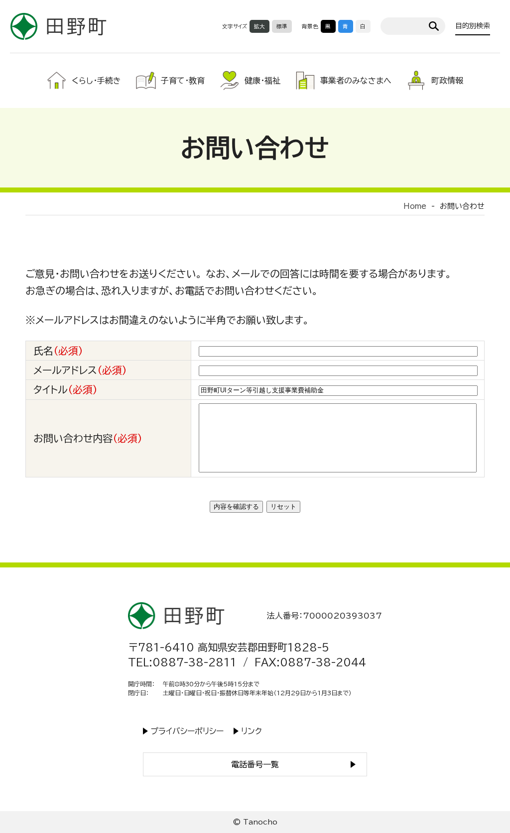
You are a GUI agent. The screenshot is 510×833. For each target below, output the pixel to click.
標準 (281, 26)
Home (414, 206)
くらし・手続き (96, 81)
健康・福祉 (262, 81)
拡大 (259, 26)
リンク (251, 731)
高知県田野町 (58, 26)
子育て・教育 (183, 81)
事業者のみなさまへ (355, 81)
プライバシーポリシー (187, 731)
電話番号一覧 (255, 764)
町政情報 (447, 81)
